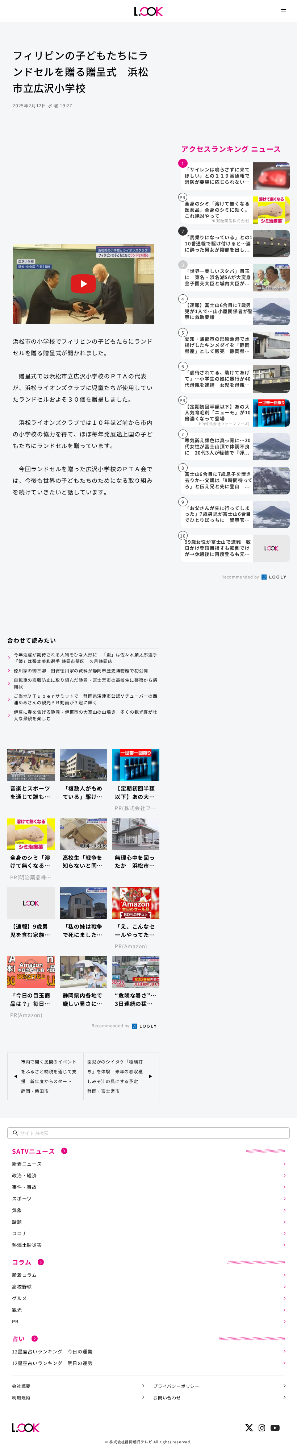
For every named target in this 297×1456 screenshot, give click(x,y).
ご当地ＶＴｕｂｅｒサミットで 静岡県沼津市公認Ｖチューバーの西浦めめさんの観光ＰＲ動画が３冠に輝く (86, 699)
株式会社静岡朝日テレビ (130, 1441)
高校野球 (22, 1286)
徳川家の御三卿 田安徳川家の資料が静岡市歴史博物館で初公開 (81, 670)
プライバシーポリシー (176, 1386)
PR (15, 1321)
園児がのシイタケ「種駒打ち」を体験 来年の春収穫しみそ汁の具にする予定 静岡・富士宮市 (115, 1076)
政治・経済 (24, 1175)
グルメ (19, 1298)
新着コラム (24, 1275)
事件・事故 (24, 1186)
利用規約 (21, 1397)
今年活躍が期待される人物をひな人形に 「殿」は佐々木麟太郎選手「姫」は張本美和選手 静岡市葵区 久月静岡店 (86, 657)
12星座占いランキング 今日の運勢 (52, 1351)
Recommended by (111, 1025)
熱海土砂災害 (27, 1244)
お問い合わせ (167, 1397)
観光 (17, 1309)
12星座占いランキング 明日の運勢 (52, 1363)
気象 (17, 1210)
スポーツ (22, 1198)
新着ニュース (27, 1163)
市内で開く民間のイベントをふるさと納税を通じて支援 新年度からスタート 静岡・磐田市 (49, 1076)
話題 (17, 1221)
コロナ (19, 1233)
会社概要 (21, 1386)
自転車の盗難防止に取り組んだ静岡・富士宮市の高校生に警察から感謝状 (86, 683)
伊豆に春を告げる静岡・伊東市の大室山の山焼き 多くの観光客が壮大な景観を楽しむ (86, 715)
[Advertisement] (83, 186)
